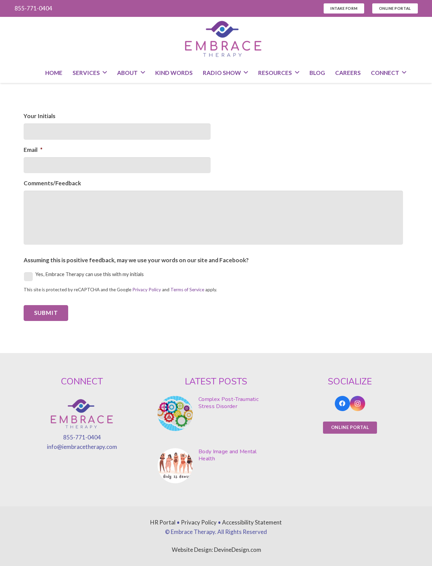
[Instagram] (357, 403)
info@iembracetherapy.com (82, 446)
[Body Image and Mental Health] (216, 465)
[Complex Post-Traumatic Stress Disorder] (216, 413)
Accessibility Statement (252, 522)
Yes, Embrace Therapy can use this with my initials (89, 274)
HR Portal (163, 522)
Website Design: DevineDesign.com (216, 549)
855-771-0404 (82, 437)
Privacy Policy (146, 289)
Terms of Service (187, 289)
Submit (46, 312)
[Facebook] (342, 403)
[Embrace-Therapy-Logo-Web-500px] (223, 39)
